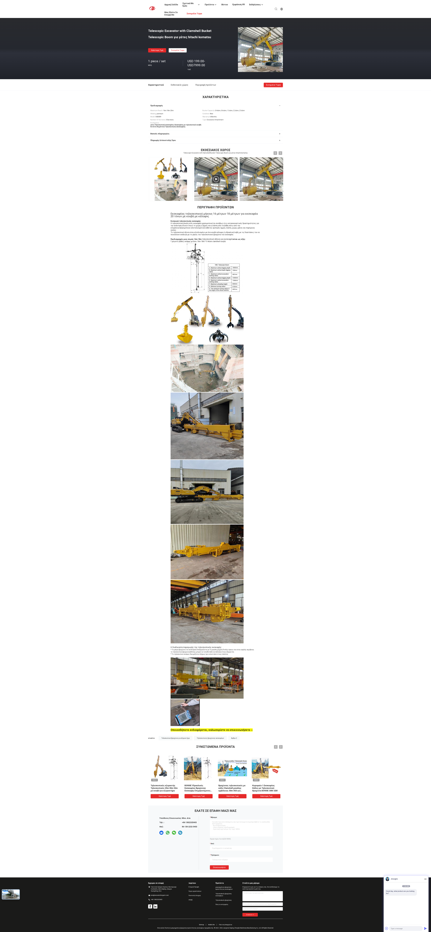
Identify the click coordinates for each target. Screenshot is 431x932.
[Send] (425, 928)
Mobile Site (211, 924)
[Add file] (386, 928)
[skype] (180, 833)
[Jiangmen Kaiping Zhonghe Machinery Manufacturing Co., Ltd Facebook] (150, 906)
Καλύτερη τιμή (157, 50)
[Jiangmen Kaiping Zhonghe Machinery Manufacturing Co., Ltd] (154, 8)
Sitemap (201, 924)
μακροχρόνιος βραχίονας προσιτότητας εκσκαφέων (224, 888)
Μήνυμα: (214, 817)
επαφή (190, 900)
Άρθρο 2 (234, 738)
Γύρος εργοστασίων (195, 891)
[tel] (187, 833)
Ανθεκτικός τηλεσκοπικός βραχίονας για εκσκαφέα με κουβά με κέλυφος (201, 788)
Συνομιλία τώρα (177, 50)
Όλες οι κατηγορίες (222, 904)
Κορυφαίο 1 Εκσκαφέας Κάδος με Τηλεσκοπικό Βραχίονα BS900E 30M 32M (166, 788)
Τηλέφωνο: (215, 855)
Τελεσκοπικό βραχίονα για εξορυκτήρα (175, 738)
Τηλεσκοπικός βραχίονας (224, 900)
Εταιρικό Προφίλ (194, 887)
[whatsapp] (168, 833)
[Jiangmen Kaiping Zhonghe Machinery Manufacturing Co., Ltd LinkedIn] (155, 906)
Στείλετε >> (250, 914)
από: (212, 844)
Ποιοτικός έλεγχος (195, 895)
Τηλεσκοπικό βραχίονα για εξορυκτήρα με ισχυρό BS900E (268, 788)
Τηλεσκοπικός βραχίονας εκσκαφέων (210, 738)
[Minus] (425, 879)
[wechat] (174, 833)
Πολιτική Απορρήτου (225, 924)
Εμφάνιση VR (238, 4)
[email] (161, 833)
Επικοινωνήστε (219, 867)
